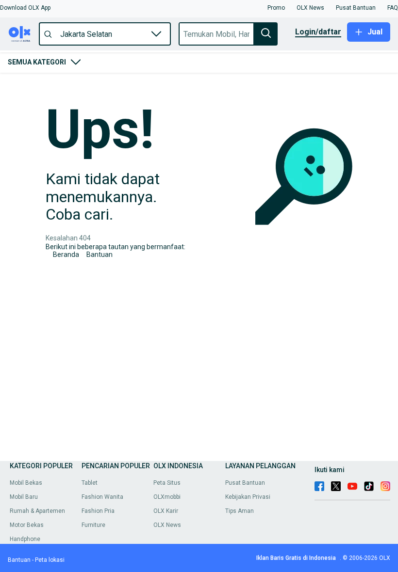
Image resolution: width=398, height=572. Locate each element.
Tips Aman (239, 511)
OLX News (167, 525)
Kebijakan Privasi (247, 496)
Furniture (93, 525)
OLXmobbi (167, 496)
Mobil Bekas (26, 482)
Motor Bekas (27, 525)
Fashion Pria (98, 511)
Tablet (90, 482)
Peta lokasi (50, 559)
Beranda (66, 254)
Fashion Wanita (102, 496)
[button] (25, 8)
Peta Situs (167, 482)
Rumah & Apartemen (37, 511)
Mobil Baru (24, 496)
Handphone (25, 539)
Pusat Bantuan (245, 482)
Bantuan (99, 254)
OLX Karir (165, 511)
